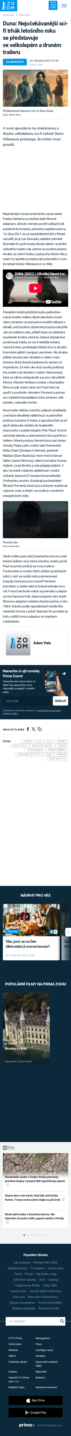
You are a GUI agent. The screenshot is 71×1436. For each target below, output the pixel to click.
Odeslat (60, 701)
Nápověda (41, 1371)
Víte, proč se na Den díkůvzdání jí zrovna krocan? (28, 944)
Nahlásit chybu (16, 1387)
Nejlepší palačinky (23, 1308)
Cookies (13, 1371)
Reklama (13, 1350)
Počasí (29, 1274)
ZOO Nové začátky (24, 1279)
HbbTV (12, 1356)
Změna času (55, 1268)
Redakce (40, 1377)
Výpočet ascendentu (22, 1302)
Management (43, 1338)
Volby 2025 (50, 1285)
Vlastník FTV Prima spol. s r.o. (19, 1379)
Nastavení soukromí (46, 1387)
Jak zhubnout (22, 1262)
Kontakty (40, 1356)
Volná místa (15, 1344)
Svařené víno (18, 1291)
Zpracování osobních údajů (47, 1363)
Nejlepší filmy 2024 (45, 1262)
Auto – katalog (48, 1279)
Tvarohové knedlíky (50, 1302)
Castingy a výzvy (44, 1350)
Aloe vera (19, 1297)
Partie (18, 1274)
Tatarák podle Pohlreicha (45, 1291)
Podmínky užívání (18, 1361)
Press (39, 1344)
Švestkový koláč (48, 1308)
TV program (37, 1268)
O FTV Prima (15, 1338)
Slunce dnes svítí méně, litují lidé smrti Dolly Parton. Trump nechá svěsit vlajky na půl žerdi (33, 1197)
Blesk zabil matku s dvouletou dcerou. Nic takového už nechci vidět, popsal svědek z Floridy (34, 1216)
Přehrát (12, 1044)
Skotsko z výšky (16, 1048)
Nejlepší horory (17, 1268)
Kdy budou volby (46, 1274)
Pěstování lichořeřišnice (43, 1297)
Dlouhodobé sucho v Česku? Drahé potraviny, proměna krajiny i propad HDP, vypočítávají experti (35, 1179)
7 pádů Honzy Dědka (27, 1285)
